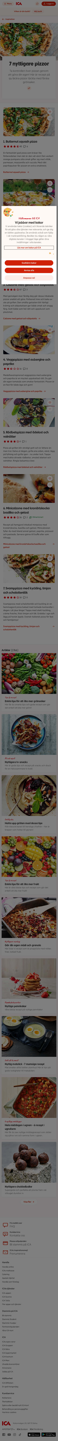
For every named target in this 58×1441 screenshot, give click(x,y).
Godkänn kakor (29, 263)
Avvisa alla (29, 270)
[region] (29, 245)
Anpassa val (29, 278)
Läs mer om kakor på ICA (29, 247)
